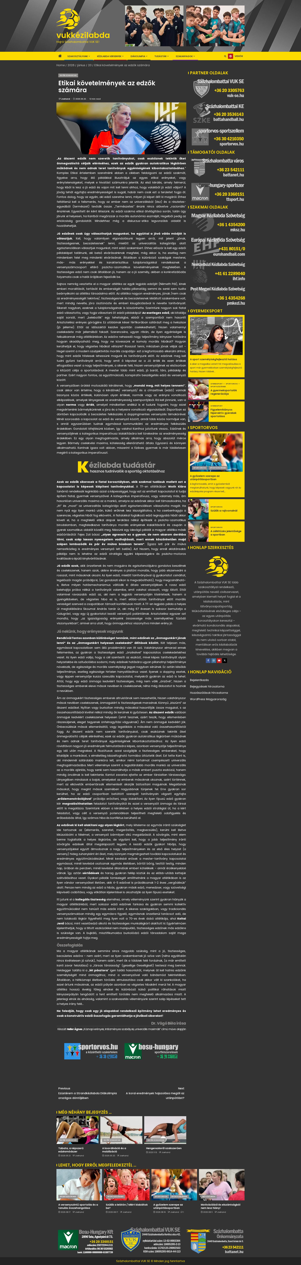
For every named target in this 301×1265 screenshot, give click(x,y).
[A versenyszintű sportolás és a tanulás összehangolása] (79, 1184)
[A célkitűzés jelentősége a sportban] (198, 531)
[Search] (225, 56)
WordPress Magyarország (208, 699)
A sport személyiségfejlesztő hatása (213, 359)
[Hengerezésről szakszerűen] (165, 1130)
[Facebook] (208, 660)
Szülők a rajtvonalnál (224, 510)
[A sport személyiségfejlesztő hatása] (216, 336)
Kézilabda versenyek (109, 56)
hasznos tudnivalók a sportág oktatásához (127, 471)
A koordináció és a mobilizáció (114, 1149)
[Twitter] (224, 660)
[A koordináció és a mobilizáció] (121, 1130)
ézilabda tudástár (122, 465)
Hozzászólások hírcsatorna (209, 693)
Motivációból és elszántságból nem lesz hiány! (220, 1206)
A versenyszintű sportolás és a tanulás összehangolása (78, 1206)
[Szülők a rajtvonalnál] (198, 509)
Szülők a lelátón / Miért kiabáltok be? (127, 1206)
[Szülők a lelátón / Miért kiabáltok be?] (127, 1184)
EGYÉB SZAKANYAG (68, 75)
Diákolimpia (138, 56)
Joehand (66, 99)
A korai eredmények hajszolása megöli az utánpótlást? (155, 1093)
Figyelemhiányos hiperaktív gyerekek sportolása (223, 413)
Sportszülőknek (218, 386)
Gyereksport (199, 351)
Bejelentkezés (199, 680)
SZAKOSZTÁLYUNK (77, 56)
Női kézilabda (208, 1196)
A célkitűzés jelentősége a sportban (226, 532)
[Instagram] (213, 660)
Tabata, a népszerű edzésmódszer (71, 1149)
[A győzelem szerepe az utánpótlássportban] (216, 452)
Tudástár (160, 56)
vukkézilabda (83, 35)
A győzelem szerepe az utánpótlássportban (205, 477)
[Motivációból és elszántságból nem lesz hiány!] (222, 1184)
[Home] (60, 56)
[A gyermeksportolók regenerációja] (198, 389)
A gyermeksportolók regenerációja (224, 392)
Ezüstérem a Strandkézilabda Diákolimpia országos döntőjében (87, 1093)
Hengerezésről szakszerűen (164, 1148)
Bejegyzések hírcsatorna (207, 686)
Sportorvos (232, 384)
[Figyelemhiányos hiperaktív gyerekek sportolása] (198, 411)
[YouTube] (219, 660)
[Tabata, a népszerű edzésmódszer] (77, 1130)
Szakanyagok (184, 56)
